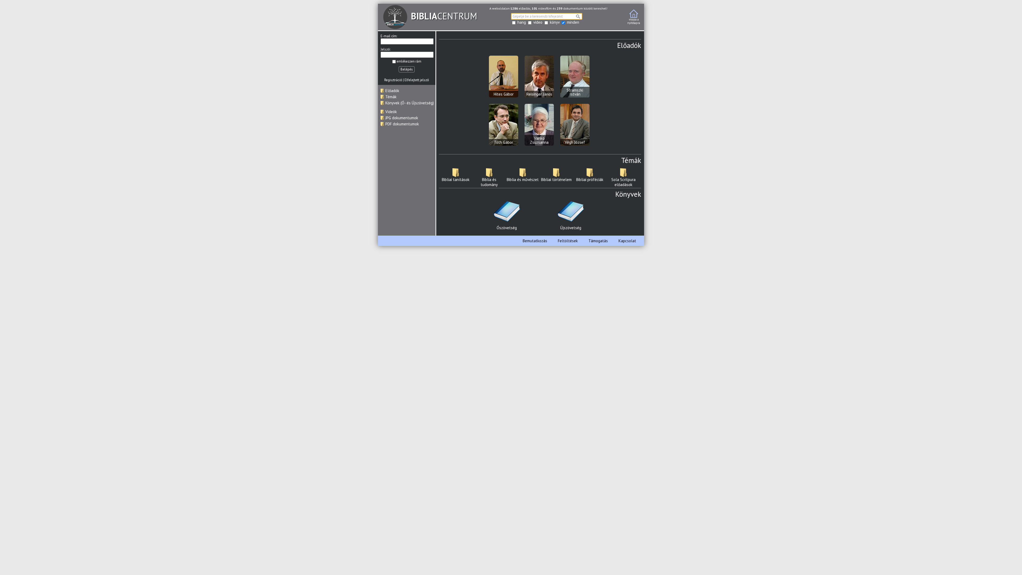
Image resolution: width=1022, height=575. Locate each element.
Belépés (407, 69)
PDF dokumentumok (402, 123)
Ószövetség (507, 227)
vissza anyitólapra (633, 21)
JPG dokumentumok (401, 117)
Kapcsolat (627, 240)
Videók (391, 111)
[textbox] (546, 16)
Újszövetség (570, 227)
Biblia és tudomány (489, 182)
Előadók (392, 90)
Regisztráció (393, 80)
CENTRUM (444, 16)
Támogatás (598, 240)
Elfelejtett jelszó (417, 80)
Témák (391, 96)
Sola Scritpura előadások (623, 182)
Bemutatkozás (535, 240)
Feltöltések (568, 240)
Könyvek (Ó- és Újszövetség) (409, 102)
